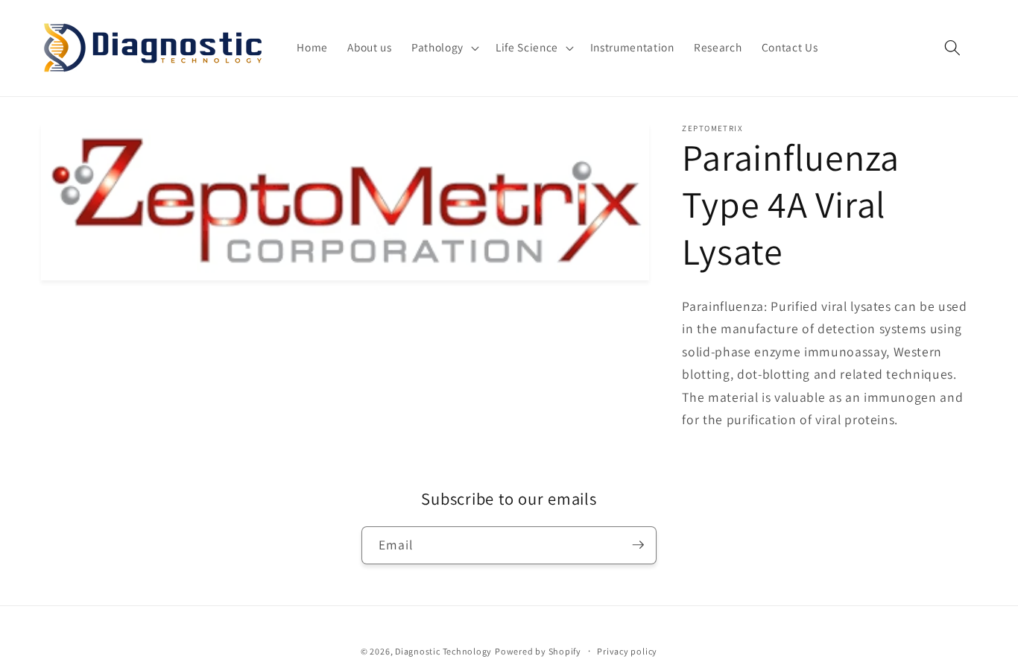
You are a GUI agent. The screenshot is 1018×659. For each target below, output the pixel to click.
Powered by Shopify (538, 650)
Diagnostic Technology (443, 650)
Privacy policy (627, 650)
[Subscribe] (638, 545)
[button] (444, 48)
